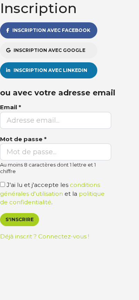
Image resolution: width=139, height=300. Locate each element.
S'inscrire (19, 219)
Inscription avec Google (49, 50)
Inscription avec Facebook (51, 30)
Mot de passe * (23, 139)
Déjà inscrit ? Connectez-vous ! (44, 236)
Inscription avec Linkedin (50, 70)
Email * (10, 107)
